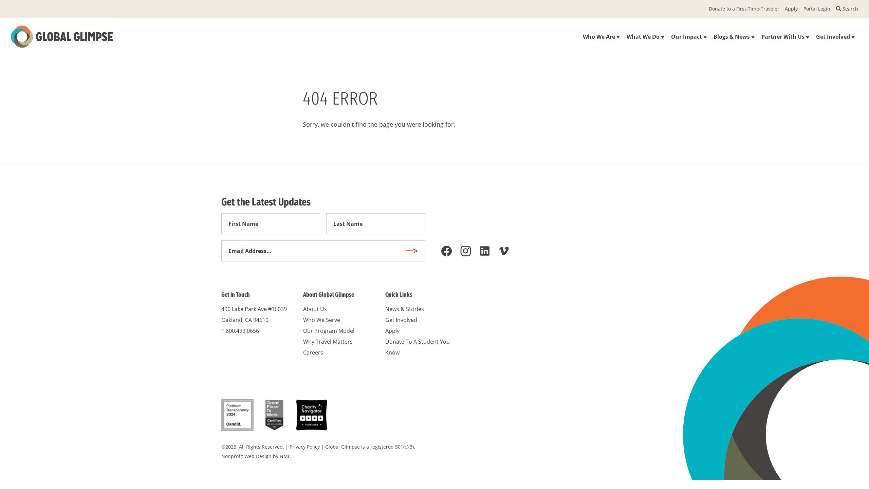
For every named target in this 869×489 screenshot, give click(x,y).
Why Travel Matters (328, 341)
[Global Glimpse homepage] (62, 37)
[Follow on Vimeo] (503, 251)
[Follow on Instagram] (465, 251)
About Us (315, 309)
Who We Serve (321, 320)
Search (850, 8)
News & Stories (404, 309)
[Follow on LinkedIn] (484, 251)
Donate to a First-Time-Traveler (744, 8)
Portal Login (816, 8)
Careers (313, 352)
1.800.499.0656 (240, 330)
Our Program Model (328, 330)
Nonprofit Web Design (246, 456)
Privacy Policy (305, 446)
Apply (791, 8)
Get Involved (401, 320)
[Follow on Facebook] (446, 251)
